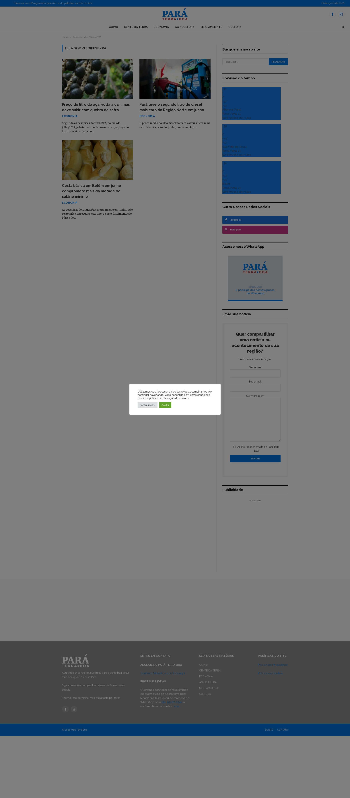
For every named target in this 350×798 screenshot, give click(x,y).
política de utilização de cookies (168, 398)
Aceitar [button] (165, 405)
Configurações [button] (147, 405)
